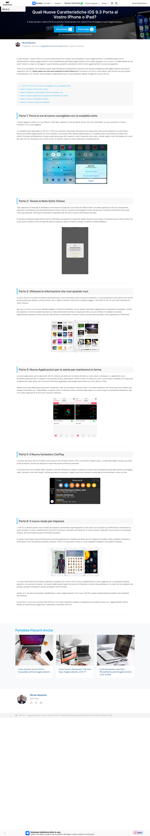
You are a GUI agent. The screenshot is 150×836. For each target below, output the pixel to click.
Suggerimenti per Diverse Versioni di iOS (54, 46)
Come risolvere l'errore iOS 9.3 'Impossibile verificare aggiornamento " (34, 672)
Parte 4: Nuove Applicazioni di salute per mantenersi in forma (44, 96)
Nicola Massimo (29, 43)
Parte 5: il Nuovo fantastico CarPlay (34, 99)
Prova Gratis (61, 29)
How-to (22, 715)
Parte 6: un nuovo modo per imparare (35, 102)
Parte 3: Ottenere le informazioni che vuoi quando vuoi (41, 92)
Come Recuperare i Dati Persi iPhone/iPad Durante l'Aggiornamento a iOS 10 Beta (115, 672)
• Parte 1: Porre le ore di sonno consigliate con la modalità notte (45, 86)
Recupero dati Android (72, 3)
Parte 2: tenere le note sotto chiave (34, 89)
